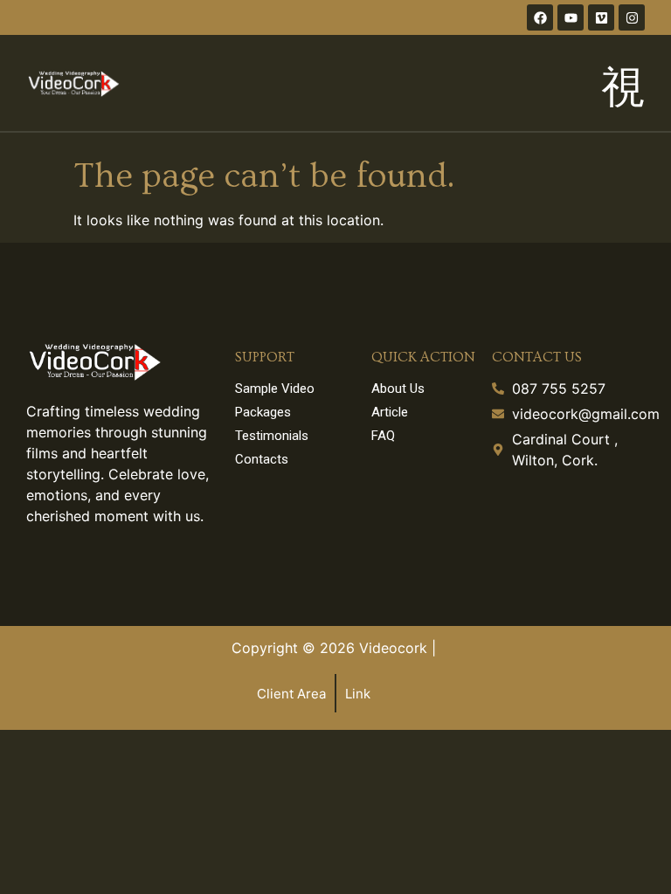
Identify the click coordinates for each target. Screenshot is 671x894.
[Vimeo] (601, 17)
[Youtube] (570, 17)
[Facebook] (540, 17)
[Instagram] (632, 17)
